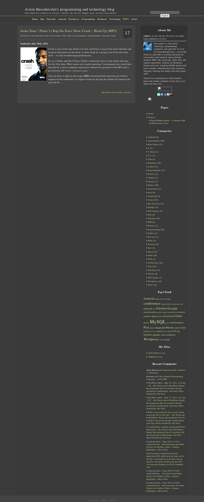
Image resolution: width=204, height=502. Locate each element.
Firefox (151, 174)
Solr (150, 248)
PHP (150, 222)
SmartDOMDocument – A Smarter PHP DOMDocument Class (167, 121)
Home (35, 19)
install (165, 312)
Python (151, 233)
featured (148, 308)
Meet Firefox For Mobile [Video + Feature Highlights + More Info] (165, 447)
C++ (150, 155)
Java (150, 192)
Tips (42, 19)
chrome (168, 299)
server (152, 331)
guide (159, 312)
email (163, 304)
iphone (155, 316)
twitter (148, 334)
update (156, 334)
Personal (106, 35)
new (168, 323)
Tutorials (51, 19)
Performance (153, 211)
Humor (151, 185)
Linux (150, 200)
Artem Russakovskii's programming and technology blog (69, 9)
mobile (146, 323)
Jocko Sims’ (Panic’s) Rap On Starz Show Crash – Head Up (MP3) (68, 31)
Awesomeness (80, 35)
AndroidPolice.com (156, 353)
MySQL (151, 207)
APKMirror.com (155, 357)
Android (62, 19)
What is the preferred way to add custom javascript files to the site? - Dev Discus (165, 413)
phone (151, 328)
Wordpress (73, 19)
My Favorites (154, 203)
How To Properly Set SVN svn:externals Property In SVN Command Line (164, 464)
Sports (151, 252)
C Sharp (151, 152)
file (154, 309)
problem (167, 327)
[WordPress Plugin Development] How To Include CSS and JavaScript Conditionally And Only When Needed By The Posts (165, 420)
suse (169, 331)
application (159, 299)
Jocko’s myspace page (76, 70)
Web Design (153, 277)
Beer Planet (153, 144)
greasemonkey (150, 312)
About (134, 19)
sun (165, 331)
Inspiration (153, 189)
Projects (151, 117)
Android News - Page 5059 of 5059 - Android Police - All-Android (163, 472)
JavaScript (152, 196)
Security (151, 244)
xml (160, 339)
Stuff (113, 35)
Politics (151, 225)
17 (127, 32)
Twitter (151, 274)
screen (176, 327)
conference (152, 303)
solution (159, 331)
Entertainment (94, 35)
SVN (150, 259)
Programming (88, 19)
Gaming (151, 177)
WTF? (126, 19)
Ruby (150, 240)
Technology (115, 19)
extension (175, 304)
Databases (102, 19)
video (163, 335)
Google (151, 181)
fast (181, 304)
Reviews (151, 237)
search (146, 331)
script (183, 327)
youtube (166, 339)
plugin (158, 327)
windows (170, 334)
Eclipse (151, 166)
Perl (150, 214)
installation (173, 312)
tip (178, 331)
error (168, 304)
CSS (150, 159)
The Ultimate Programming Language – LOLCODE (164, 377)
